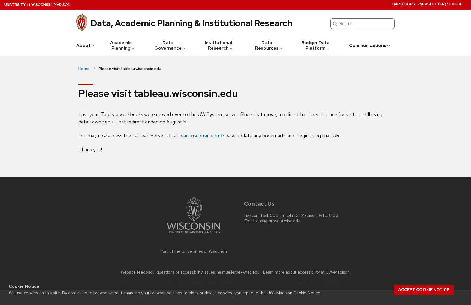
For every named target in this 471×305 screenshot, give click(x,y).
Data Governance (168, 45)
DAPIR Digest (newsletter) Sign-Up (427, 4)
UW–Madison (37, 4)
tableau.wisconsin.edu (195, 135)
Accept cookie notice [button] (423, 289)
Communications (367, 45)
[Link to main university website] (193, 234)
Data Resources (267, 45)
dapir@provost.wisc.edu (278, 221)
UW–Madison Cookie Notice (293, 293)
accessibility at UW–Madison (323, 272)
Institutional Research (218, 45)
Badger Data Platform (315, 45)
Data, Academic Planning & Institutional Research (191, 23)
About (83, 45)
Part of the (193, 251)
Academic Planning (121, 45)
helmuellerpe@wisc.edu (238, 272)
